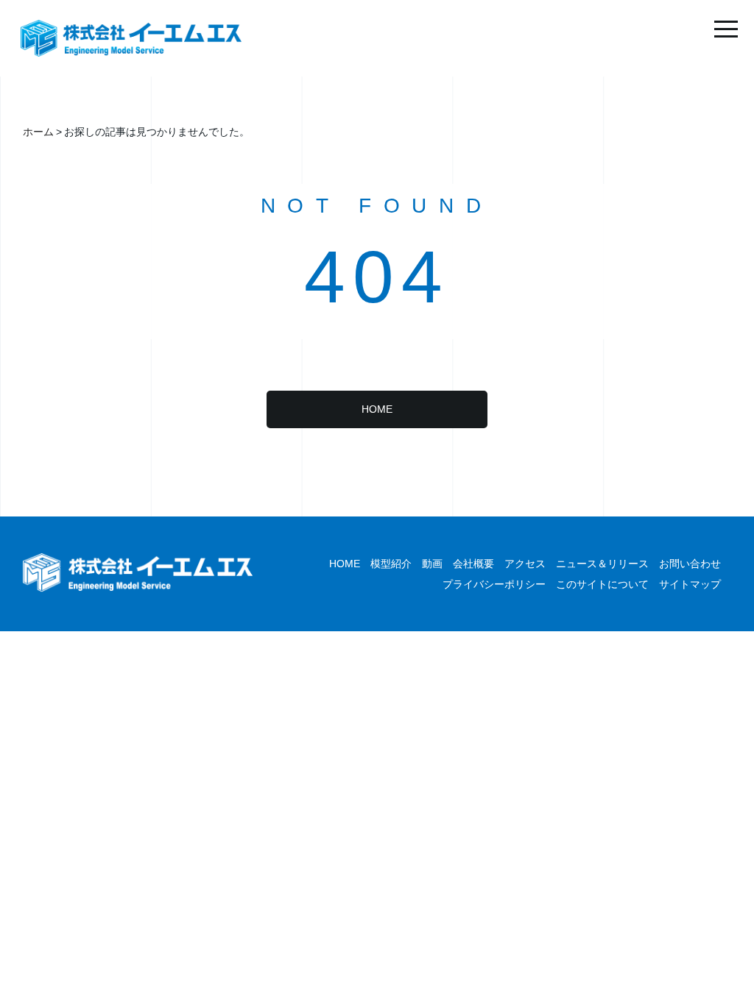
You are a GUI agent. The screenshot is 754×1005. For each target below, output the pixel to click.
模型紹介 (391, 563)
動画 (432, 563)
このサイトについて (602, 584)
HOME (377, 409)
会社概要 (473, 563)
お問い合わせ (690, 563)
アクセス (525, 563)
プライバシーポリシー (494, 584)
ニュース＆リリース (602, 563)
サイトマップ (690, 584)
